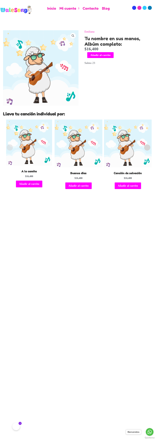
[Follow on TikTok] (145, 8)
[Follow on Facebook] (134, 8)
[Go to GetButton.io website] (150, 438)
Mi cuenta (67, 8)
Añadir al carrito (100, 55)
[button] (73, 36)
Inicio (51, 8)
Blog (106, 8)
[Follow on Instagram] (139, 8)
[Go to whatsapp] (149, 432)
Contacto (91, 8)
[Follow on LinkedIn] (150, 8)
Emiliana (89, 31)
